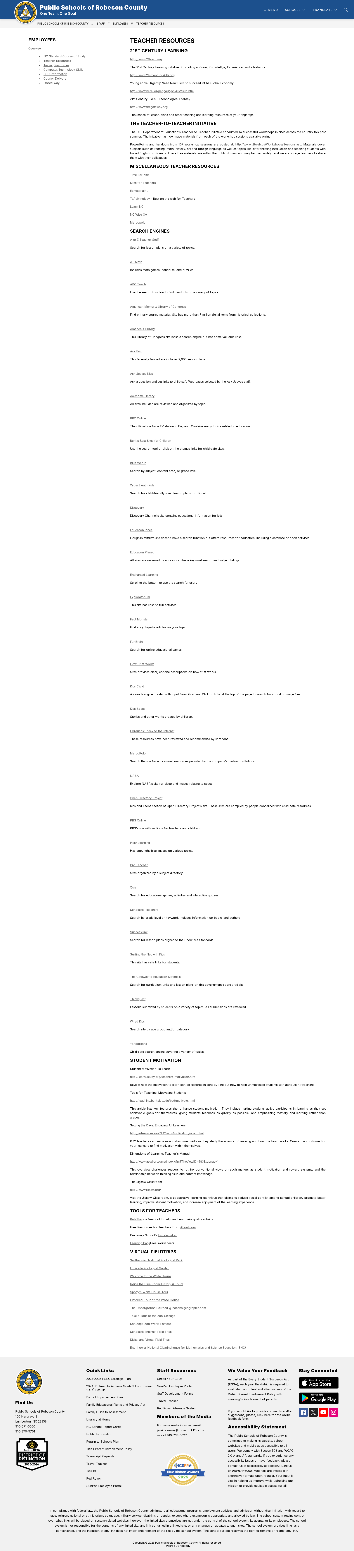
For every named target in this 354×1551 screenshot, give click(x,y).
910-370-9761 (25, 1431)
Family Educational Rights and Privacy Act (115, 1404)
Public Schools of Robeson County (62, 23)
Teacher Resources (150, 23)
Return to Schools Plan (102, 1441)
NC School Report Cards (103, 1427)
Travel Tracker (96, 1464)
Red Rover (93, 1478)
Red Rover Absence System (176, 1408)
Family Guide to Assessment (106, 1412)
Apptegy (185, 1545)
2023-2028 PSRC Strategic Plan (108, 1379)
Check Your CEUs (169, 1379)
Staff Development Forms (175, 1393)
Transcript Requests (100, 1456)
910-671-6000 (25, 1426)
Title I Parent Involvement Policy (109, 1449)
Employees (120, 23)
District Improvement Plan (104, 1397)
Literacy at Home (98, 1419)
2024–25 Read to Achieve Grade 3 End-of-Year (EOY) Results (119, 1388)
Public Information (99, 1434)
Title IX (91, 1471)
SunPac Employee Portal (104, 1486)
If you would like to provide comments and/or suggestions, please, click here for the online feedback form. (260, 1414)
